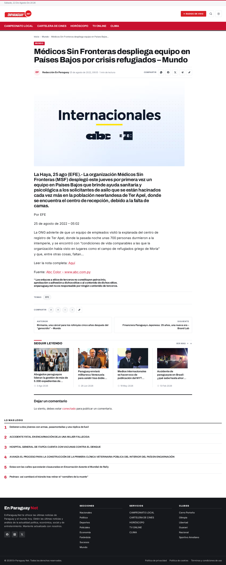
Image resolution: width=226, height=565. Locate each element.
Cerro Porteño (187, 512)
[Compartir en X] (175, 72)
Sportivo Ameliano (189, 537)
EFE (47, 297)
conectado (69, 408)
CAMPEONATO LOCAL (18, 26)
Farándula (85, 537)
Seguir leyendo (48, 343)
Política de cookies (179, 560)
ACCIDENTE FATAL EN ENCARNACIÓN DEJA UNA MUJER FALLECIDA (50, 436)
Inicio (36, 36)
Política (84, 517)
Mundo (45, 36)
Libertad (183, 522)
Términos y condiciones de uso (206, 560)
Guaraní (183, 527)
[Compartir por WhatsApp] (161, 72)
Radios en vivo (194, 14)
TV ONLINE (99, 26)
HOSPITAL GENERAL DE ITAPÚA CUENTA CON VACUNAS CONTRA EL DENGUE (55, 447)
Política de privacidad (156, 560)
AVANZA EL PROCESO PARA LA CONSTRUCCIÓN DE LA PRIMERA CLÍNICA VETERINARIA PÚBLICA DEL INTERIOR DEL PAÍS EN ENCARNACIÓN (92, 456)
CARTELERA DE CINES (51, 26)
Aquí (71, 263)
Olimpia (183, 517)
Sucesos (84, 542)
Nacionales (86, 512)
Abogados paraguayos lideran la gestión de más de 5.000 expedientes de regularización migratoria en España (51, 381)
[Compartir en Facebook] (168, 72)
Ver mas (181, 343)
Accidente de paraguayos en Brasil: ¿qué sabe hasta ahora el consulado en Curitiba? (171, 378)
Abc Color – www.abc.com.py (68, 272)
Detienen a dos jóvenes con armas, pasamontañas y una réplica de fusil (49, 427)
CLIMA (115, 26)
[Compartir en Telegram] (182, 72)
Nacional (184, 532)
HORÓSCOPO (79, 26)
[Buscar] (211, 14)
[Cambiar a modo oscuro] (218, 14)
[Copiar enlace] (189, 72)
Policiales (85, 527)
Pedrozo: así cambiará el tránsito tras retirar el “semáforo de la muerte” (49, 476)
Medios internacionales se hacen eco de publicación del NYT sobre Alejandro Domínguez (132, 378)
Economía (85, 532)
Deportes (85, 522)
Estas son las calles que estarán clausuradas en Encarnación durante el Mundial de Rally (59, 467)
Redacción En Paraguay (56, 72)
